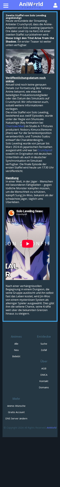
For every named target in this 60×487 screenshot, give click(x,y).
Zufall (44, 350)
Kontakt (43, 381)
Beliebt (16, 356)
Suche (43, 343)
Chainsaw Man (15, 126)
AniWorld (51, 427)
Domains (44, 387)
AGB (43, 368)
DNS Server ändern (16, 418)
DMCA (43, 374)
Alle (16, 343)
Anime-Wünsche (16, 405)
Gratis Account (16, 412)
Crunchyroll (45, 150)
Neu (16, 350)
